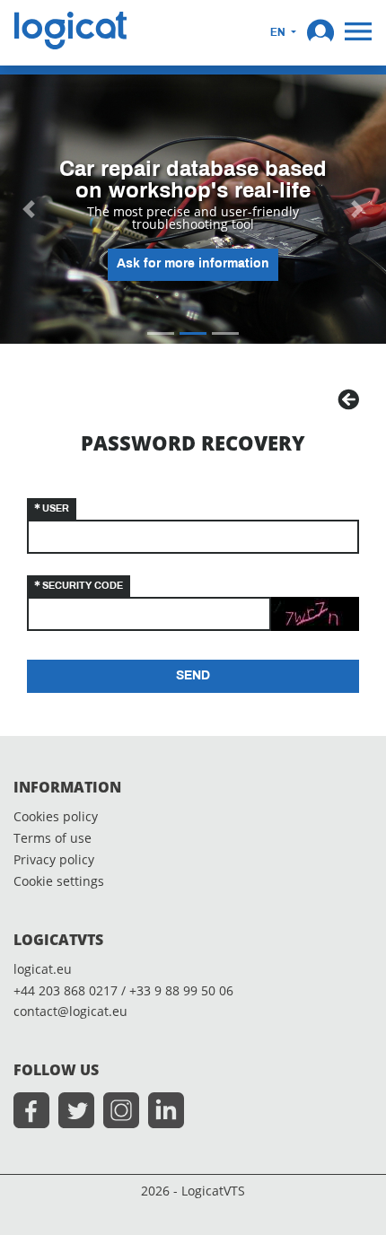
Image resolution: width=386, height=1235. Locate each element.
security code (82, 586)
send (193, 676)
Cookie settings (58, 881)
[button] (320, 30)
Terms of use (52, 838)
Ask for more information (193, 264)
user (55, 508)
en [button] (279, 33)
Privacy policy (53, 860)
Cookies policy (55, 817)
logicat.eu (42, 969)
